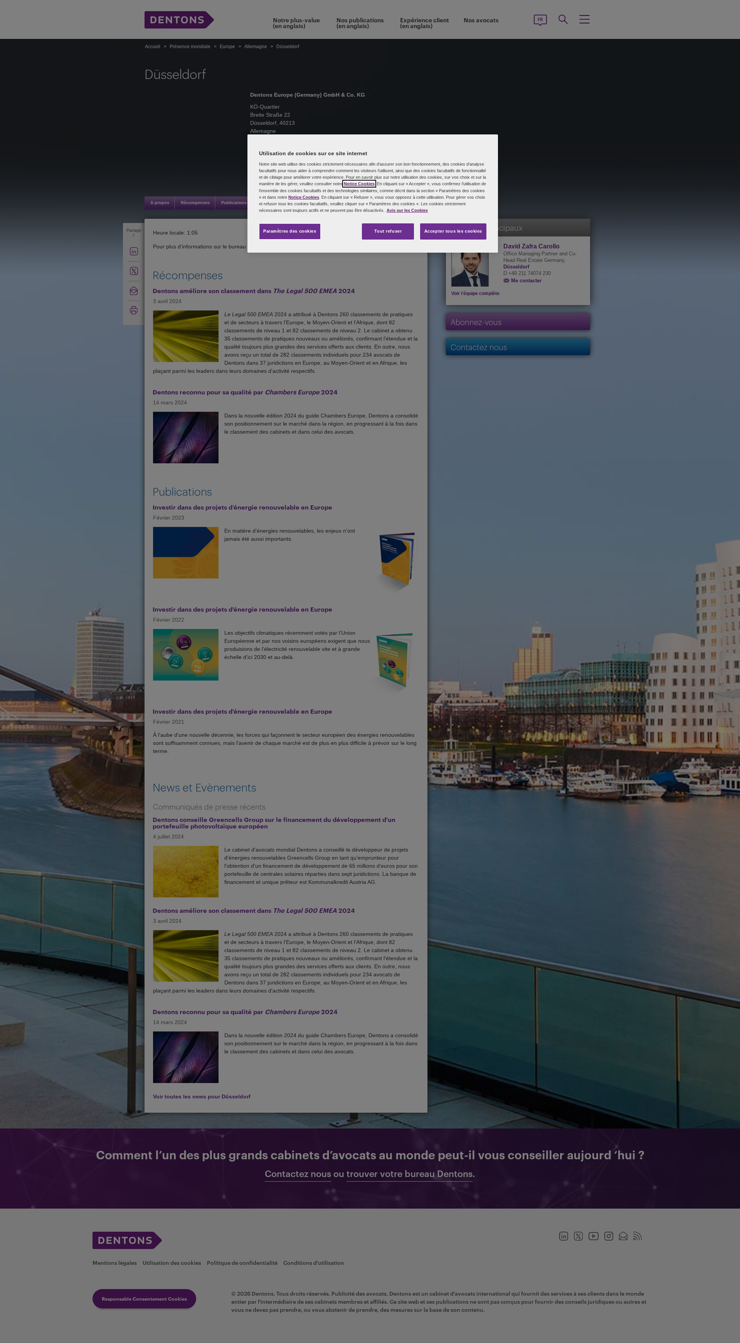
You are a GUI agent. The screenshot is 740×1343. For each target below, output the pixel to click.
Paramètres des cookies (289, 231)
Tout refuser (388, 231)
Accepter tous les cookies (453, 231)
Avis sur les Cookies (407, 210)
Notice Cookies (359, 183)
